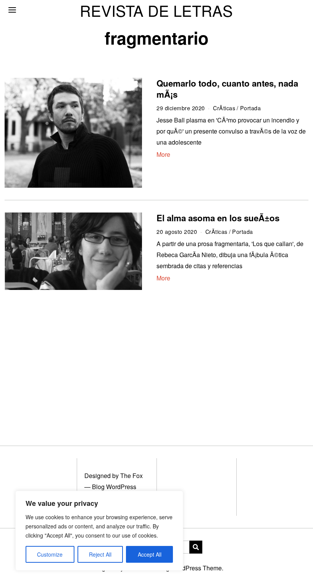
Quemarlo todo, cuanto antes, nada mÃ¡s (227, 88)
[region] (99, 531)
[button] (195, 547)
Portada (250, 108)
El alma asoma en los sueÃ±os (217, 218)
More (163, 154)
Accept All (149, 554)
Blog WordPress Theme (189, 567)
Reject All (100, 554)
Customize (50, 554)
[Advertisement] (156, 358)
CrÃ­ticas (224, 108)
